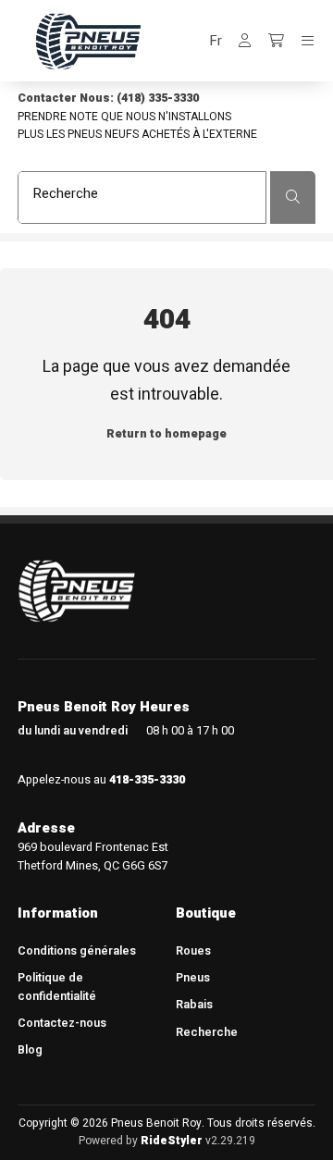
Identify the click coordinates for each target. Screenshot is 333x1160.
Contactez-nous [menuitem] (62, 1023)
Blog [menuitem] (30, 1050)
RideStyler (172, 1140)
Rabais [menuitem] (194, 1004)
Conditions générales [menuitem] (77, 951)
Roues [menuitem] (193, 951)
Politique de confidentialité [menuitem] (57, 986)
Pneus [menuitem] (193, 977)
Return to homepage (166, 434)
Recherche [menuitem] (207, 1032)
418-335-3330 (147, 779)
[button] (215, 41)
